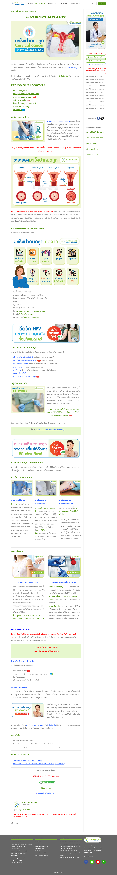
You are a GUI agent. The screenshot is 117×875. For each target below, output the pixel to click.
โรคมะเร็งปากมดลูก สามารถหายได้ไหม (25, 103)
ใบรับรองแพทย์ (15, 849)
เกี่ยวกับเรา (51, 3)
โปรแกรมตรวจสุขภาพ (17, 860)
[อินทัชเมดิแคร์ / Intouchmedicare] (18, 3)
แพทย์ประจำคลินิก (40, 844)
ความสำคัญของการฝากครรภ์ (67, 848)
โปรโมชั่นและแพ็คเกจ (16, 863)
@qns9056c (47, 788)
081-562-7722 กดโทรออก (50, 776)
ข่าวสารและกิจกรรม (40, 848)
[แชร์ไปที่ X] (102, 118)
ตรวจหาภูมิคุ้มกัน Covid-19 (18, 858)
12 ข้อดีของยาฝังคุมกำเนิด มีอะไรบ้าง (69, 857)
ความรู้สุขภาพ (63, 3)
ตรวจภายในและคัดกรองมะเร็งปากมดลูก (24, 11)
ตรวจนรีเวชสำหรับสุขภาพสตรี (19, 851)
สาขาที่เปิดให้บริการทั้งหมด (96, 132)
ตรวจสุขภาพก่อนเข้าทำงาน (18, 846)
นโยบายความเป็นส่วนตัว (41, 855)
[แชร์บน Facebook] (98, 118)
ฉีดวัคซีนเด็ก (14, 856)
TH (92, 3)
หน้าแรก (30, 3)
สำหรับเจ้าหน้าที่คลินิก (40, 853)
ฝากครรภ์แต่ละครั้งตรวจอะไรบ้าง (68, 851)
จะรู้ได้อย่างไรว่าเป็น (19, 100)
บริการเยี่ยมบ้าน (92, 155)
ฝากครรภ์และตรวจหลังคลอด (18, 842)
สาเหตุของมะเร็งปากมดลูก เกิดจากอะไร (26, 94)
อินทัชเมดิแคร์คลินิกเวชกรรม (47, 793)
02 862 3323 (89, 857)
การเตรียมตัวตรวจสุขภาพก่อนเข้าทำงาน (70, 846)
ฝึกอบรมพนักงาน (92, 149)
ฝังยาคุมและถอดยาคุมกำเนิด (18, 853)
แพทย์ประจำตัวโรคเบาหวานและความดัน (21, 844)
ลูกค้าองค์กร (74, 3)
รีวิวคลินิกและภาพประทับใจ (96, 138)
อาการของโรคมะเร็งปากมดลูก (22, 97)
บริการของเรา (39, 3)
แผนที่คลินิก (38, 851)
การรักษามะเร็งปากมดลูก (21, 106)
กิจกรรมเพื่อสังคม (92, 143)
